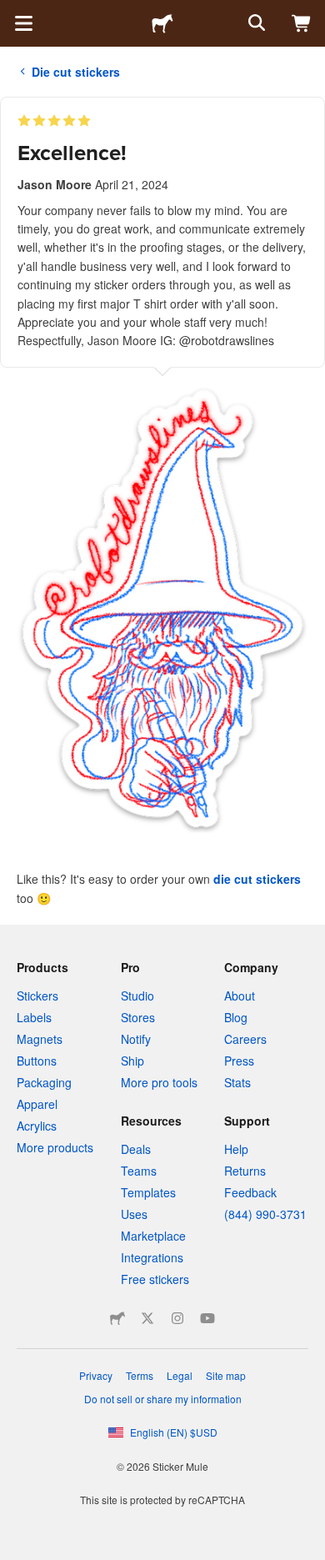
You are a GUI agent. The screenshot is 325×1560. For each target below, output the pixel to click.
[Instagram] (177, 1318)
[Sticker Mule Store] (117, 1318)
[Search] (255, 23)
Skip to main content (12, 12)
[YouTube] (207, 1318)
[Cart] (301, 23)
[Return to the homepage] (162, 23)
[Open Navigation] (23, 23)
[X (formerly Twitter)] (147, 1318)
